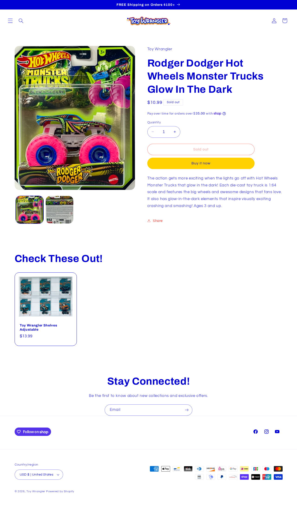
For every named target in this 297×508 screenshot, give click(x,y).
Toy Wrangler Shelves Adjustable (38, 327)
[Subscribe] (186, 410)
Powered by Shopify (60, 491)
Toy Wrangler (35, 491)
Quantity (154, 122)
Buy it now (201, 163)
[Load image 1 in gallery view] (29, 210)
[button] (10, 20)
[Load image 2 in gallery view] (59, 210)
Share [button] (158, 220)
